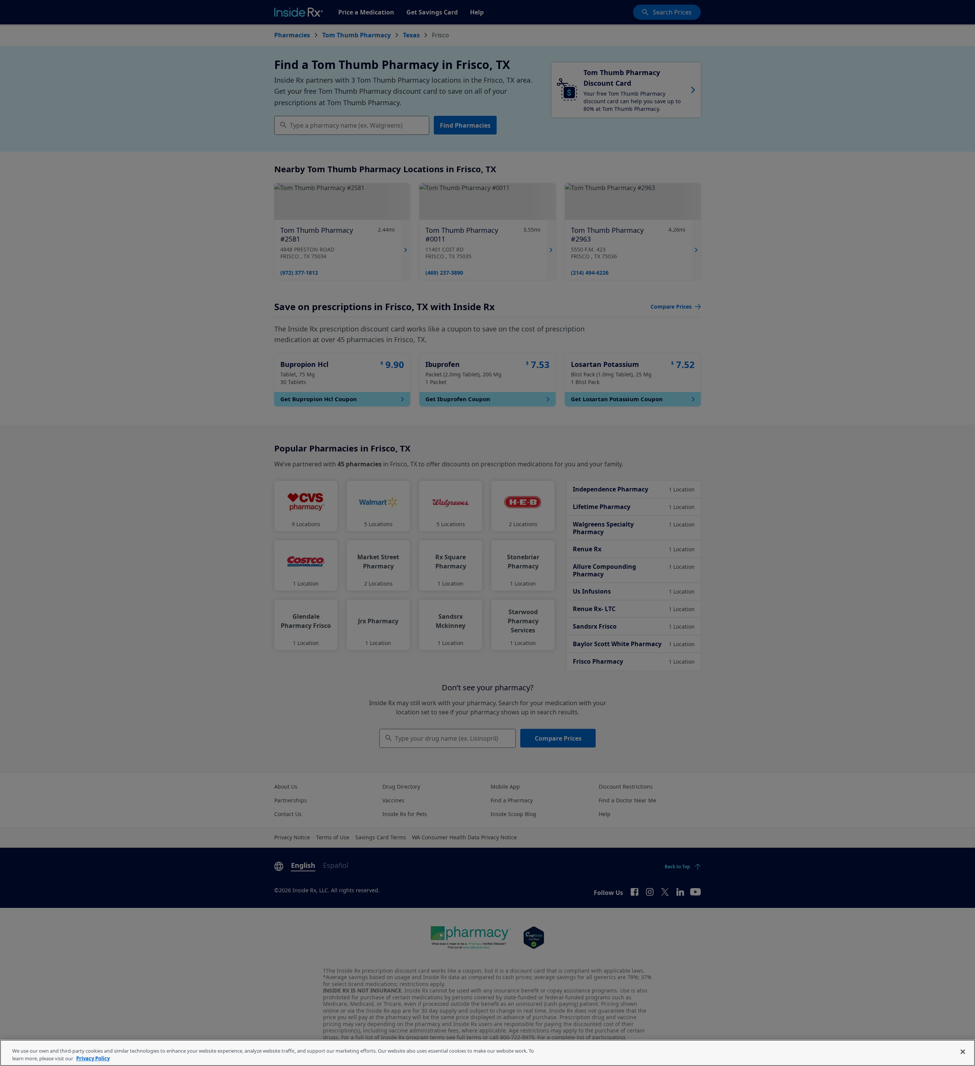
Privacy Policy (93, 1058)
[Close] (962, 1052)
